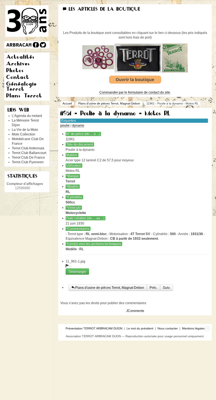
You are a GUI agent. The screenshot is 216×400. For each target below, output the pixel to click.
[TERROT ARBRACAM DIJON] (19, 44)
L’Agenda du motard (27, 116)
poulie (65, 125)
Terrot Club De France (28, 157)
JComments (135, 311)
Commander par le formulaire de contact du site (134, 92)
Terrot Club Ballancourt (29, 153)
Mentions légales (193, 328)
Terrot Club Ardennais (28, 148)
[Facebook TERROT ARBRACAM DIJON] (35, 44)
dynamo (78, 125)
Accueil (67, 103)
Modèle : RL (75, 249)
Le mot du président (140, 328)
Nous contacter (168, 328)
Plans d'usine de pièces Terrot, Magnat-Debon (109, 103)
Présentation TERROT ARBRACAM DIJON (94, 328)
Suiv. (166, 287)
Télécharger (77, 271)
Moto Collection (23, 134)
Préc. (153, 287)
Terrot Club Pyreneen (28, 162)
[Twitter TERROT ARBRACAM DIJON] (42, 44)
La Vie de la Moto (25, 129)
